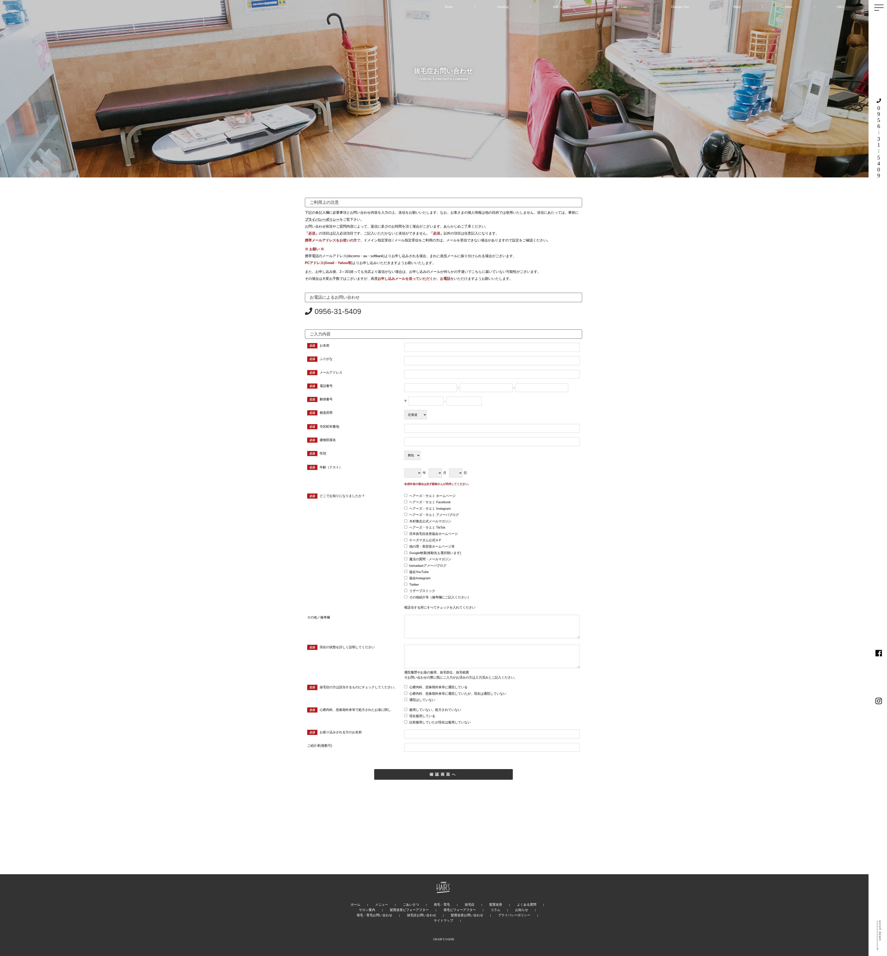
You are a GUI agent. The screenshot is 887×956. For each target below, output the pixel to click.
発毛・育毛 (442, 904)
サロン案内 (367, 910)
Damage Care (680, 7)
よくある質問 (526, 904)
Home (449, 7)
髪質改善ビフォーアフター (409, 910)
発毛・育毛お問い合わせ (374, 915)
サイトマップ (443, 920)
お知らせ (521, 910)
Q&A (840, 7)
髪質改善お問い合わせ (467, 915)
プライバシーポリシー (322, 219)
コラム (495, 910)
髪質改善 (495, 904)
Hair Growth (561, 7)
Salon (788, 7)
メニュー (381, 904)
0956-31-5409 (338, 311)
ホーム (355, 904)
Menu (737, 7)
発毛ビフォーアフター (460, 910)
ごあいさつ (411, 904)
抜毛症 (469, 904)
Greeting (503, 7)
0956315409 (879, 142)
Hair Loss (620, 7)
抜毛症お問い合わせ (421, 915)
